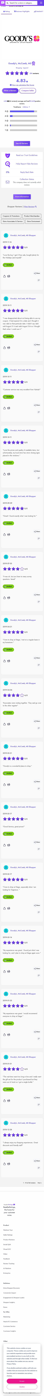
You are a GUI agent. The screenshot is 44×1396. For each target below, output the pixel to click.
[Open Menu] (41, 3)
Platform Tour (8, 1230)
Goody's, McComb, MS (19, 63)
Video (5, 1254)
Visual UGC (7, 1249)
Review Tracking (8, 1263)
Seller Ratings (7, 1235)
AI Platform (7, 1268)
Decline (22, 1387)
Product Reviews (9, 1240)
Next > (40, 1183)
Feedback (6, 1259)
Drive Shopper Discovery (11, 1288)
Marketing (6, 1317)
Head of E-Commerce (10, 1321)
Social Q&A (7, 1244)
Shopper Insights (9, 1302)
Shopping (19, 68)
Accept (22, 1381)
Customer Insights (9, 1331)
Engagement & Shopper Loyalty (13, 1298)
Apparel (25, 68)
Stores (3, 6)
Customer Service (9, 1326)
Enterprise (6, 1273)
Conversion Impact (9, 1293)
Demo (5, 1307)
